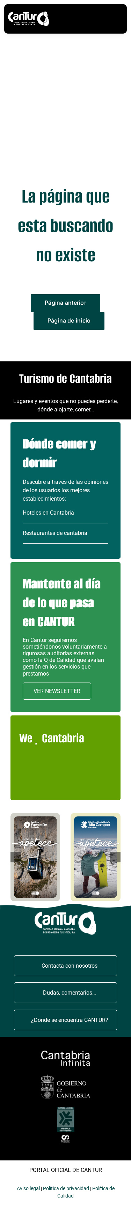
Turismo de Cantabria (65, 378)
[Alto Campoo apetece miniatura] (96, 815)
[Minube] (26, 769)
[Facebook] (62, 769)
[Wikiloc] (44, 769)
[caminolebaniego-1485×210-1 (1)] (65, 1051)
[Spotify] (79, 785)
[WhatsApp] (62, 785)
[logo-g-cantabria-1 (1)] (65, 1075)
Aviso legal (28, 1188)
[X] (79, 769)
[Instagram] (97, 769)
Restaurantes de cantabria (55, 533)
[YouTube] (44, 785)
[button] (15, 857)
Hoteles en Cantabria (48, 512)
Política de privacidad (66, 1188)
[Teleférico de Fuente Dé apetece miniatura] (35, 815)
